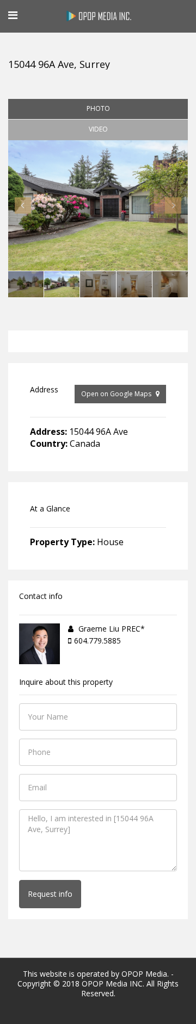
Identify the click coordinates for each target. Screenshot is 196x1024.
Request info (50, 894)
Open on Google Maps (117, 393)
